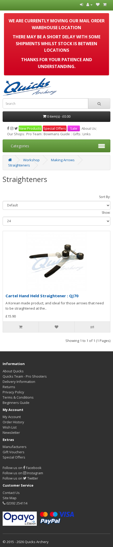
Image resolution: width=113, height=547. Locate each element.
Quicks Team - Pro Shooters (25, 376)
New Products (30, 128)
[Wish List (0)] (98, 4)
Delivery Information (19, 381)
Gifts (76, 134)
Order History (13, 422)
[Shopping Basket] (104, 4)
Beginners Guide (16, 402)
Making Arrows (63, 160)
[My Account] (89, 4)
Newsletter (11, 432)
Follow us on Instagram (23, 473)
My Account (12, 416)
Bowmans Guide (57, 134)
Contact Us (11, 492)
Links (87, 134)
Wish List (10, 427)
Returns (9, 386)
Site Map (10, 498)
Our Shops (15, 134)
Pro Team (34, 134)
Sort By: (104, 197)
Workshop (31, 160)
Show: (106, 212)
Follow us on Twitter (20, 478)
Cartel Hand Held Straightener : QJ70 (42, 295)
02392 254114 (16, 503)
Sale (73, 128)
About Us (88, 128)
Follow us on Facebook (22, 467)
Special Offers (54, 128)
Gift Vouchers (13, 452)
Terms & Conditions (18, 397)
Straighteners (19, 165)
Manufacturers (15, 446)
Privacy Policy (13, 392)
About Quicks (13, 371)
